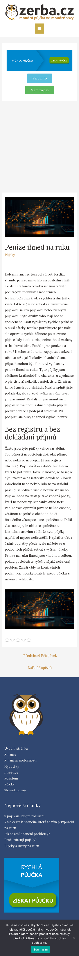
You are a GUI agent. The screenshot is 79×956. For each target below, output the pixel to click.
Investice (11, 772)
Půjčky (10, 255)
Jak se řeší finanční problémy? (27, 834)
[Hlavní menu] (39, 28)
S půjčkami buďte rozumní (24, 816)
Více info (39, 78)
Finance (10, 754)
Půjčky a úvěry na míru (21, 846)
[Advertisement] (39, 145)
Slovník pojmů (15, 790)
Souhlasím (40, 949)
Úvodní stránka (16, 748)
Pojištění (11, 778)
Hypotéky (11, 766)
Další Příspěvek (40, 667)
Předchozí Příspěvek (40, 655)
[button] (39, 90)
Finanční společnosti (20, 760)
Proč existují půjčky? (20, 840)
